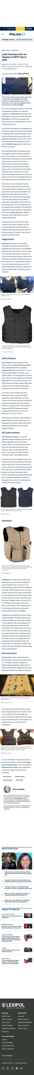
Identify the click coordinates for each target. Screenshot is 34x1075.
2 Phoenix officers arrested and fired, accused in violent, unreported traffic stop (18, 887)
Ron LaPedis (23, 74)
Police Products (20, 776)
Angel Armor (6, 243)
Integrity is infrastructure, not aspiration (12, 916)
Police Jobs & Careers (8, 914)
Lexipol (14, 1063)
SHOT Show (19, 780)
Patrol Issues (7, 776)
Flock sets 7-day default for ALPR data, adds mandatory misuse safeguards (17, 901)
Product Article (7, 780)
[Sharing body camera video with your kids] (28, 949)
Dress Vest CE (12, 368)
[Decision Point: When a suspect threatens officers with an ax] (28, 926)
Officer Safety (6, 50)
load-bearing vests (17, 114)
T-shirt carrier (7, 420)
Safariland (5, 580)
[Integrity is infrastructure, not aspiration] (28, 915)
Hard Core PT (6, 381)
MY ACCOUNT (20, 28)
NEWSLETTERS (11, 28)
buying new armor (17, 212)
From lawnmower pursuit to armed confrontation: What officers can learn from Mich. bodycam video (11, 939)
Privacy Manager (7, 1055)
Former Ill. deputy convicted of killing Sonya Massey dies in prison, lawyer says (18, 880)
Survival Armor (7, 657)
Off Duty (4, 948)
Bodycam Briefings (7, 924)
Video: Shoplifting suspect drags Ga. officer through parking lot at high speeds (10, 962)
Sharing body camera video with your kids (11, 950)
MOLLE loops (12, 144)
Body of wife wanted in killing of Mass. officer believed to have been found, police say (18, 873)
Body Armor (15, 50)
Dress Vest (18, 365)
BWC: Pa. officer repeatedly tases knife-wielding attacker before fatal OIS (17, 894)
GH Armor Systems (12, 437)
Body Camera (6, 958)
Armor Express (7, 362)
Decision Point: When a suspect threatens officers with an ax (12, 927)
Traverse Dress (7, 370)
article (20, 105)
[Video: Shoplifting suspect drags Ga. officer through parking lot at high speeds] (28, 960)
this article (5, 119)
